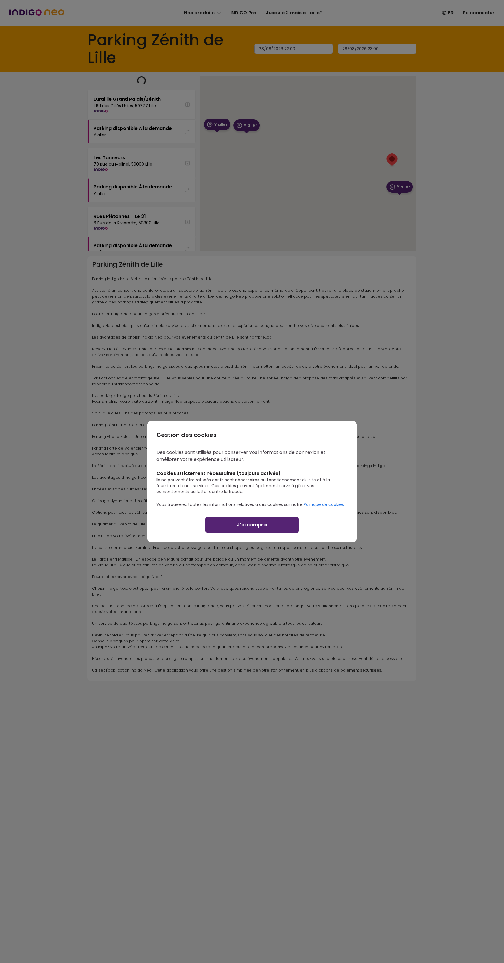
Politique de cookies (324, 504)
